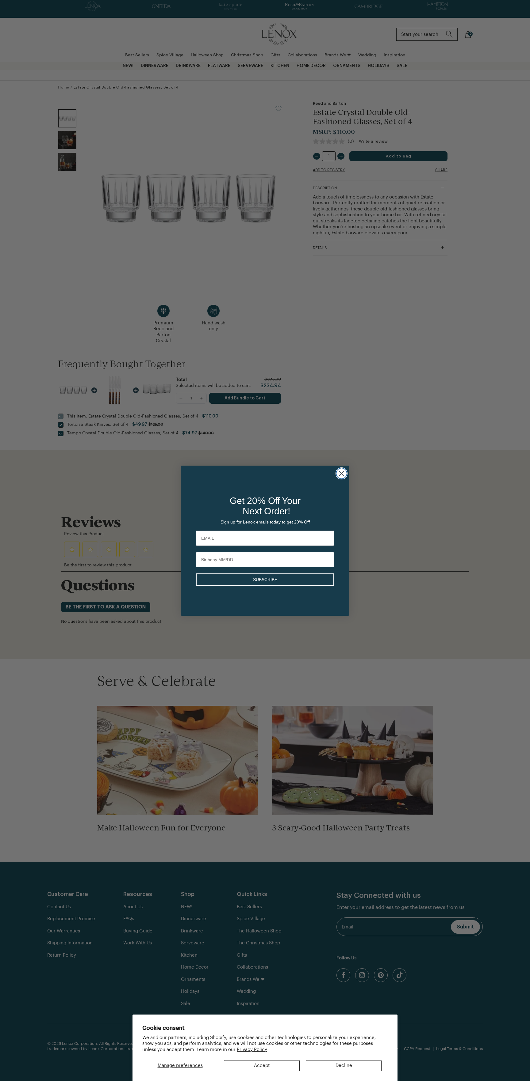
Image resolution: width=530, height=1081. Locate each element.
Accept (262, 1065)
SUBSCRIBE (265, 579)
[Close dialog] (341, 473)
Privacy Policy (252, 1049)
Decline (344, 1065)
